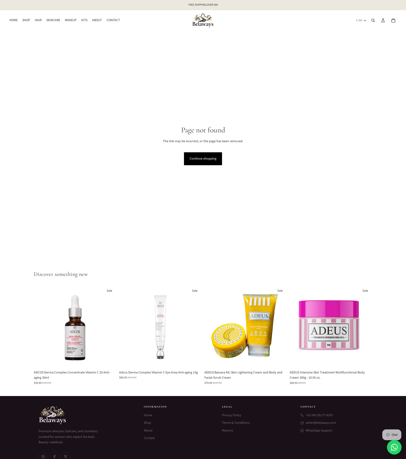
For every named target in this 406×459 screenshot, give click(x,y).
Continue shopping (203, 158)
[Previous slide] (41, 327)
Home (148, 415)
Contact (149, 438)
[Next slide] (109, 327)
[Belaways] (86, 415)
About (148, 430)
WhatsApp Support (319, 430)
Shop (147, 422)
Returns (227, 430)
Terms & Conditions (236, 422)
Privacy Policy (231, 415)
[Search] (373, 20)
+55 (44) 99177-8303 (319, 415)
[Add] (194, 361)
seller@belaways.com (321, 422)
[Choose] (109, 361)
